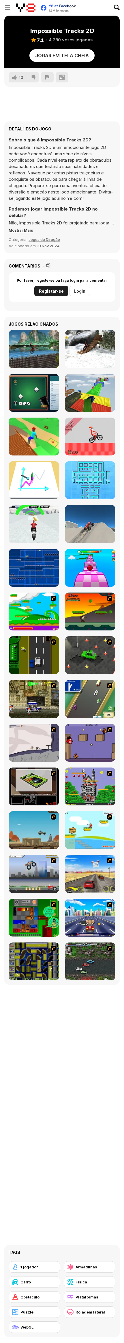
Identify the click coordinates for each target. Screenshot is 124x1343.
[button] (21, 230)
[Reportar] (47, 77)
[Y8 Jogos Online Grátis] (25, 7)
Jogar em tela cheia (62, 55)
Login (79, 291)
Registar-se (51, 291)
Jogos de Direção (44, 239)
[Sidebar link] (7, 8)
